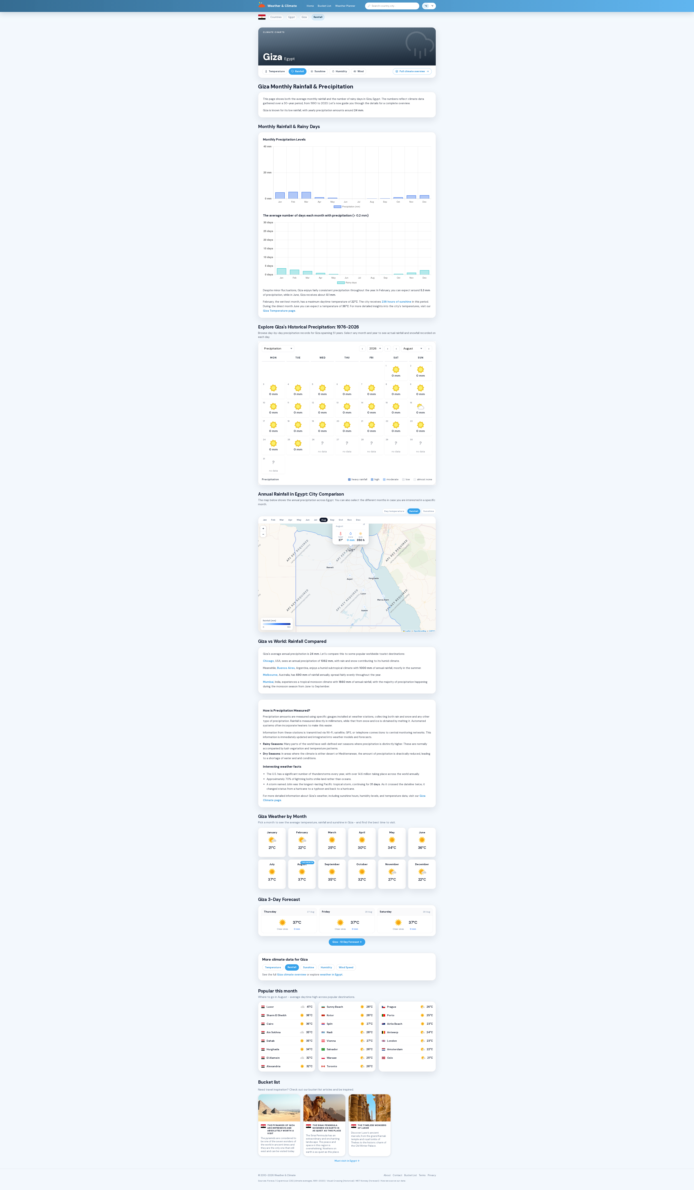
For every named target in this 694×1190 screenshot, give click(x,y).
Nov (349, 519)
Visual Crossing (334, 1180)
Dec (358, 519)
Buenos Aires (286, 668)
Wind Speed (346, 967)
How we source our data (393, 1180)
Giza (304, 17)
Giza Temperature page (279, 311)
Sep (332, 519)
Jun (308, 519)
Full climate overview (412, 71)
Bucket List (324, 5)
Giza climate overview (291, 974)
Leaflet (408, 631)
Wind (360, 71)
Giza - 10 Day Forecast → (347, 941)
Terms (422, 1175)
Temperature (277, 71)
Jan (265, 519)
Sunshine (319, 71)
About (387, 1175)
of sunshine (396, 302)
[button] (263, 528)
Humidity (341, 71)
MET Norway (362, 1180)
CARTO (432, 631)
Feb (273, 519)
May (299, 519)
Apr (290, 519)
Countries (276, 17)
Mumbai (268, 682)
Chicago (268, 661)
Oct (341, 519)
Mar (282, 519)
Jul (315, 519)
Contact (397, 1175)
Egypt (291, 17)
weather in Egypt (331, 974)
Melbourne (270, 675)
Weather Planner (345, 5)
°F (432, 6)
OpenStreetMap (420, 631)
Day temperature (394, 511)
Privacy (432, 1175)
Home (310, 5)
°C (426, 6)
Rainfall (318, 17)
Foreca (270, 1180)
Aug (323, 519)
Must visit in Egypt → (347, 1160)
